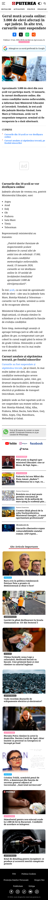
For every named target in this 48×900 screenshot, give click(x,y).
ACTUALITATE (19, 9)
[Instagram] (18, 892)
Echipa (32, 886)
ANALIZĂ (7, 654)
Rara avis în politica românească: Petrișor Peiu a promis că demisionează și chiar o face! (21, 583)
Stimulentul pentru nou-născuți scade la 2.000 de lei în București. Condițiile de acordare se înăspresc (23, 822)
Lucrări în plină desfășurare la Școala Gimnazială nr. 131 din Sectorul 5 (23, 621)
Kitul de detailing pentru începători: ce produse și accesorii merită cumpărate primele (24, 861)
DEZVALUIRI (6, 9)
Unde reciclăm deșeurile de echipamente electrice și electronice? (23, 700)
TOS (14, 874)
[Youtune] (30, 892)
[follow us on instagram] (23, 443)
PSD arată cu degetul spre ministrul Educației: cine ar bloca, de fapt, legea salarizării (30, 462)
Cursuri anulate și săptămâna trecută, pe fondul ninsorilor (24, 141)
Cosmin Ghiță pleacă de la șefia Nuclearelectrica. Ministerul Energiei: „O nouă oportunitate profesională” (31, 514)
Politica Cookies (29, 874)
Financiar (42, 9)
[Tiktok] (24, 892)
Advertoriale (10, 696)
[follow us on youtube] (11, 443)
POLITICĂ (31, 9)
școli (11, 289)
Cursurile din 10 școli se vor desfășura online (23, 135)
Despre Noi (39, 880)
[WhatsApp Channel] (37, 892)
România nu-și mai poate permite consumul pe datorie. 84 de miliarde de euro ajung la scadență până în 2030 (30, 498)
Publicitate (18, 886)
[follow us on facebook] (36, 443)
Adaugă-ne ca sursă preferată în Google (27, 48)
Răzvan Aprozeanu (35, 40)
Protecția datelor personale (16, 880)
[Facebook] (11, 892)
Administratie (10, 617)
